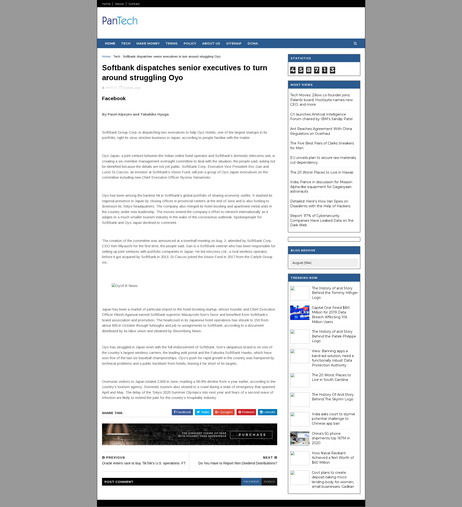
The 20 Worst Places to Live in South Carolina (331, 377)
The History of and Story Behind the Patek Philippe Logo (334, 336)
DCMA (253, 43)
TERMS (172, 43)
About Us (211, 43)
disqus (269, 481)
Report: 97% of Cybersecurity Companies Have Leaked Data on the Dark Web (322, 220)
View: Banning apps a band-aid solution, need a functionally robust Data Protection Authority (333, 358)
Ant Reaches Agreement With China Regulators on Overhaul (321, 131)
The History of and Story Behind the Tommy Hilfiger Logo (335, 293)
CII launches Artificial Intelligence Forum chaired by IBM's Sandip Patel (321, 116)
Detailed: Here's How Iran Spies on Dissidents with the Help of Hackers (320, 203)
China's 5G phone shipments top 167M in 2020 (331, 438)
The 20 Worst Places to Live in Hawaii (321, 172)
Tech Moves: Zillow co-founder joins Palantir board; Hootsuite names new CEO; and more (321, 100)
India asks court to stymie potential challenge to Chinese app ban (333, 419)
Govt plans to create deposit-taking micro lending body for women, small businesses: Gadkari (333, 479)
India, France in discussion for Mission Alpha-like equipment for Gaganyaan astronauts (321, 187)
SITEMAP (234, 43)
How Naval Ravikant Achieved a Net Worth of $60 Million (333, 458)
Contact (134, 4)
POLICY (190, 43)
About (119, 4)
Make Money (148, 43)
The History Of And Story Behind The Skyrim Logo (333, 397)
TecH (125, 43)
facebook (251, 481)
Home (106, 4)
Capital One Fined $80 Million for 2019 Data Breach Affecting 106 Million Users (331, 315)
